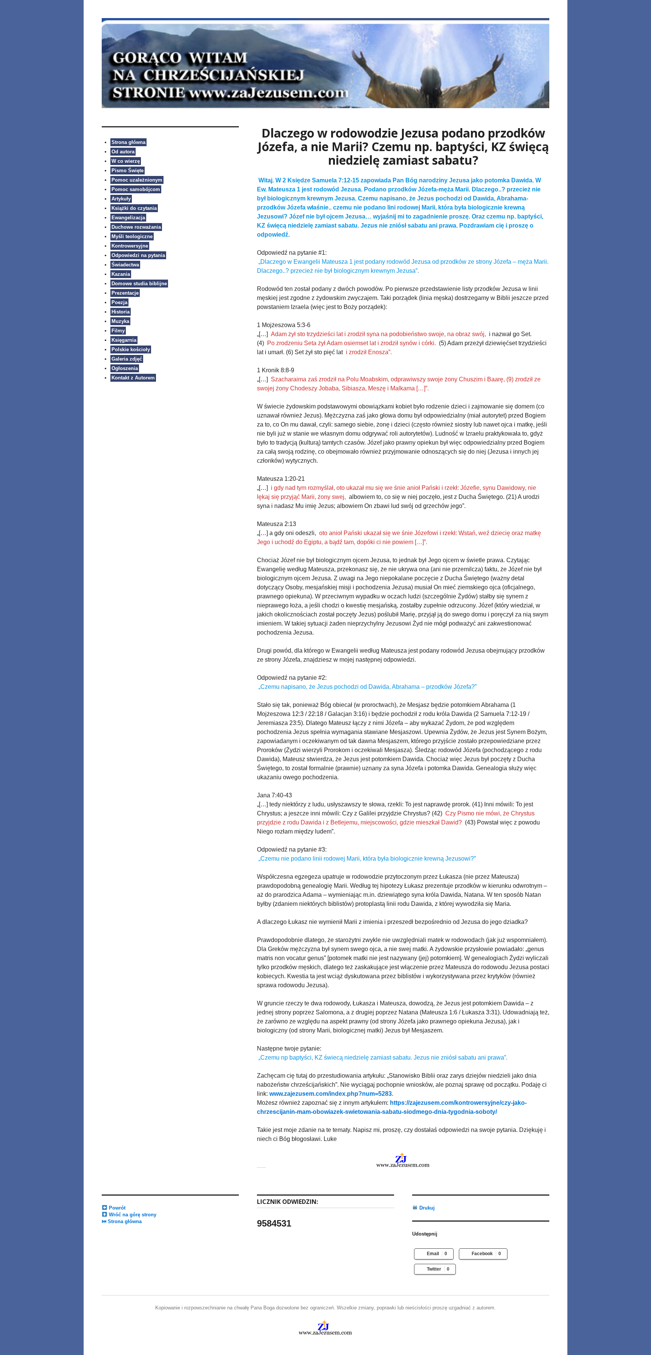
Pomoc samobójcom (136, 189)
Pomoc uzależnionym (137, 180)
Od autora (123, 151)
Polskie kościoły (131, 349)
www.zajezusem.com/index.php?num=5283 (330, 1093)
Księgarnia (124, 340)
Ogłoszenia (125, 368)
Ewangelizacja (128, 217)
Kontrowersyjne (130, 246)
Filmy (118, 330)
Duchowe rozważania (136, 227)
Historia (121, 312)
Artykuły (121, 199)
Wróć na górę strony (131, 1214)
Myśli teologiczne (132, 236)
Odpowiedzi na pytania (138, 255)
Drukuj (426, 1208)
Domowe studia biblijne (139, 283)
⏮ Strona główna (122, 1221)
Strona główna (128, 142)
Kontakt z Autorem (133, 378)
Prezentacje (125, 293)
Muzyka (120, 321)
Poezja (119, 302)
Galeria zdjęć (127, 359)
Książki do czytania (134, 208)
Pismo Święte (128, 170)
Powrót (116, 1208)
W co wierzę (126, 161)
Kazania (121, 274)
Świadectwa (125, 265)
